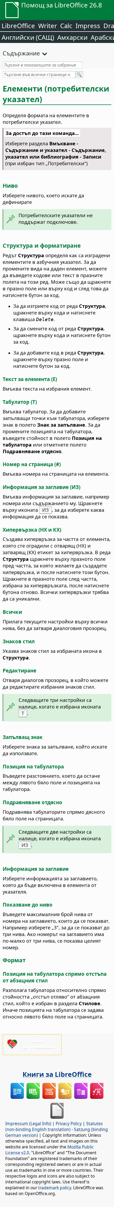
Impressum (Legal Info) (28, 1123)
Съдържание (21, 53)
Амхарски (72, 37)
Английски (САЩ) (28, 37)
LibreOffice (18, 25)
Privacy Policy (69, 1123)
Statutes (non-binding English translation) (54, 1126)
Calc (66, 25)
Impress (88, 25)
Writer (47, 25)
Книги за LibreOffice (57, 1074)
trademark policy (54, 1188)
